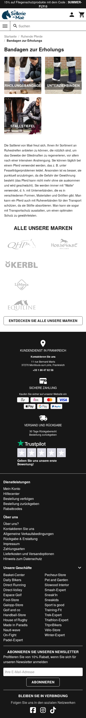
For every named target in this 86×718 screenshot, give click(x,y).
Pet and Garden (56, 579)
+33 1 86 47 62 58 (43, 370)
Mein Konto (11, 488)
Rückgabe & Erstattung (20, 538)
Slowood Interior (57, 584)
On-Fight (9, 634)
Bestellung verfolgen (18, 498)
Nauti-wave (11, 629)
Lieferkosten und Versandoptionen (28, 553)
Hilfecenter (11, 493)
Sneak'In (51, 594)
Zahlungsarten (14, 548)
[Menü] (5, 26)
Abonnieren (43, 682)
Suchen (24, 26)
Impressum (11, 543)
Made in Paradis (15, 624)
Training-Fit (53, 609)
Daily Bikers (12, 579)
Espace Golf (12, 594)
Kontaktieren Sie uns (43, 356)
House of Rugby (15, 619)
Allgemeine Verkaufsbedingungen (28, 533)
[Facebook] (33, 711)
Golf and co (11, 609)
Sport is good (54, 604)
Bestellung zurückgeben (43, 434)
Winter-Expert (55, 634)
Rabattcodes (12, 508)
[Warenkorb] (81, 14)
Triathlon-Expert (56, 619)
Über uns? (11, 523)
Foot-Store (11, 599)
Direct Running (14, 584)
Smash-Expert (55, 589)
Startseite (10, 36)
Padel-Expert (13, 639)
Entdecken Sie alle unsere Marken (43, 320)
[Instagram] (43, 711)
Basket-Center (14, 574)
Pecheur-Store (55, 574)
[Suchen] (15, 26)
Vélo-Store (52, 629)
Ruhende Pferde (32, 36)
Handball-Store (14, 614)
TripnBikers (53, 624)
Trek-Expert (53, 614)
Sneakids (52, 599)
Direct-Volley (12, 589)
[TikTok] (53, 711)
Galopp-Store (13, 604)
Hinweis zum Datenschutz (22, 558)
